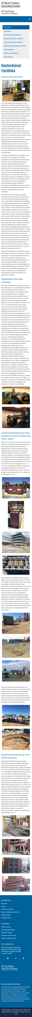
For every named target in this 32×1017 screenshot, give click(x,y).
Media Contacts (8, 57)
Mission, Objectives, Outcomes (10, 912)
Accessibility (15, 1012)
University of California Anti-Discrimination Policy (15, 1000)
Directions (4, 903)
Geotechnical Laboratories (11, 53)
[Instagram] (15, 958)
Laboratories (7, 31)
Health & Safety (5, 915)
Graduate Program (6, 932)
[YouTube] (8, 958)
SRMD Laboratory (9, 49)
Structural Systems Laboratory (12, 35)
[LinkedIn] (23, 958)
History (3, 906)
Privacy (22, 1012)
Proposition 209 (13, 999)
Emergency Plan (6, 918)
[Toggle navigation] (16, 19)
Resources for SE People (8, 935)
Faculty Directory (6, 927)
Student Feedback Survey (8, 938)
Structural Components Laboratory (13, 38)
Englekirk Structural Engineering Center (15, 46)
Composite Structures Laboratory (13, 42)
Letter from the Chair (7, 909)
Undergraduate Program (8, 930)
